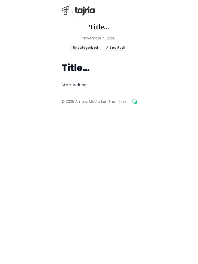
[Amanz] (135, 102)
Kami (123, 101)
